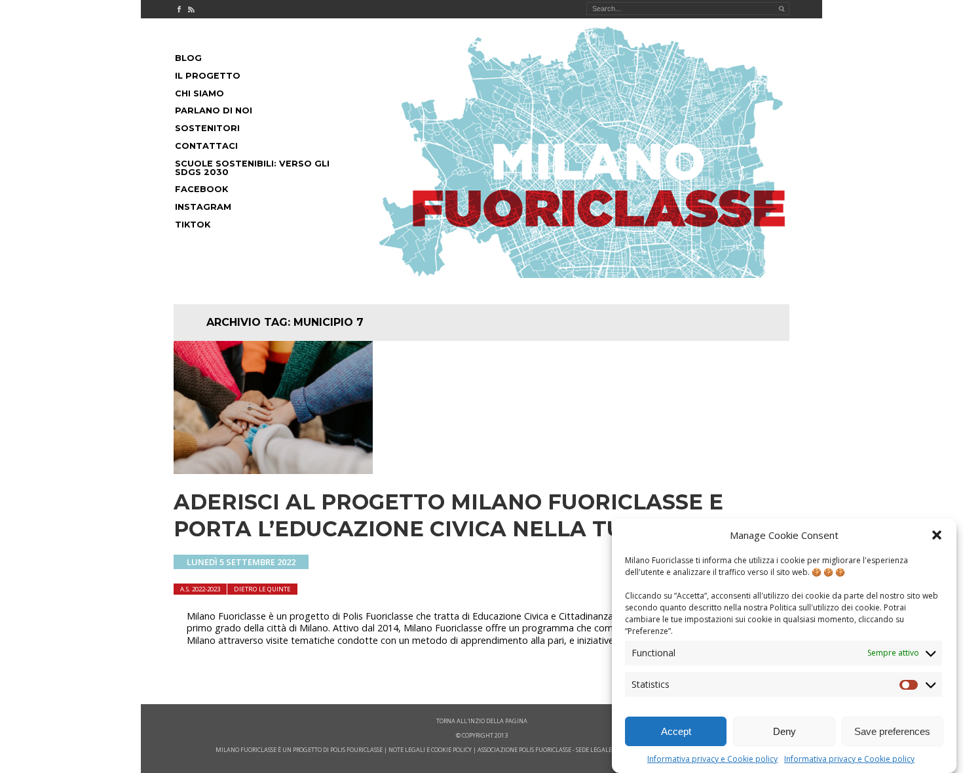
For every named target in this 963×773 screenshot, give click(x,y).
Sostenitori (207, 128)
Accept (676, 731)
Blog (188, 58)
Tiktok (192, 224)
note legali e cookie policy (430, 749)
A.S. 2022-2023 (200, 589)
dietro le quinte (262, 589)
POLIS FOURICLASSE (356, 749)
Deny (784, 731)
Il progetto (207, 76)
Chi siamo (199, 93)
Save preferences (892, 731)
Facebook (201, 189)
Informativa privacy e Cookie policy (712, 758)
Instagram (203, 207)
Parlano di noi (213, 110)
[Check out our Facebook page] (179, 9)
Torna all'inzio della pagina (481, 721)
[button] (936, 535)
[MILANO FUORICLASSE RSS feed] (191, 9)
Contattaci (206, 146)
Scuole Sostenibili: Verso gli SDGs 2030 (252, 168)
